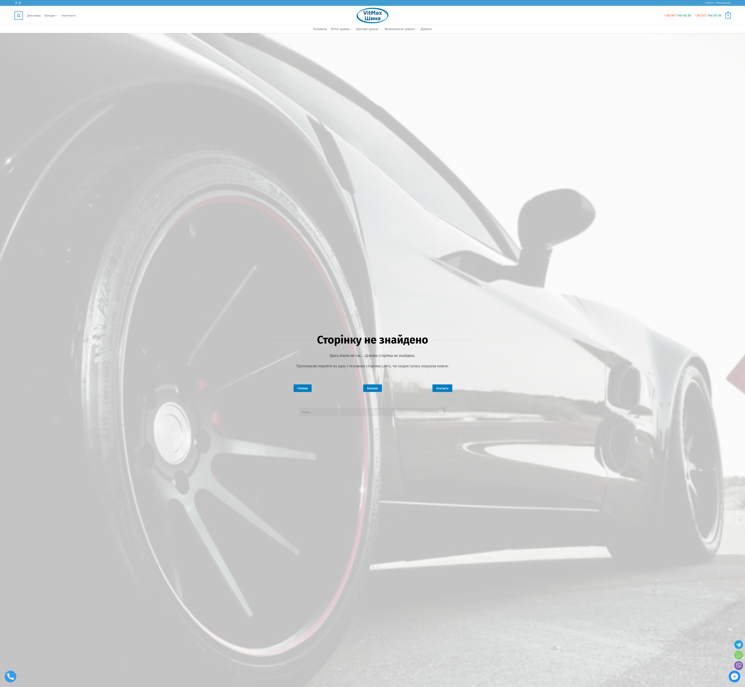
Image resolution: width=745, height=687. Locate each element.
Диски (426, 29)
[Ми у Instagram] (20, 3)
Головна (320, 29)
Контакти (68, 15)
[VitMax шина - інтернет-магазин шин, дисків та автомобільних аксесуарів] (372, 15)
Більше (50, 15)
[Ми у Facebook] (16, 3)
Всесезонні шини (399, 29)
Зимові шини (367, 29)
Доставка (34, 15)
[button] (718, 3)
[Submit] (441, 412)
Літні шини (340, 29)
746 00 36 (677, 15)
